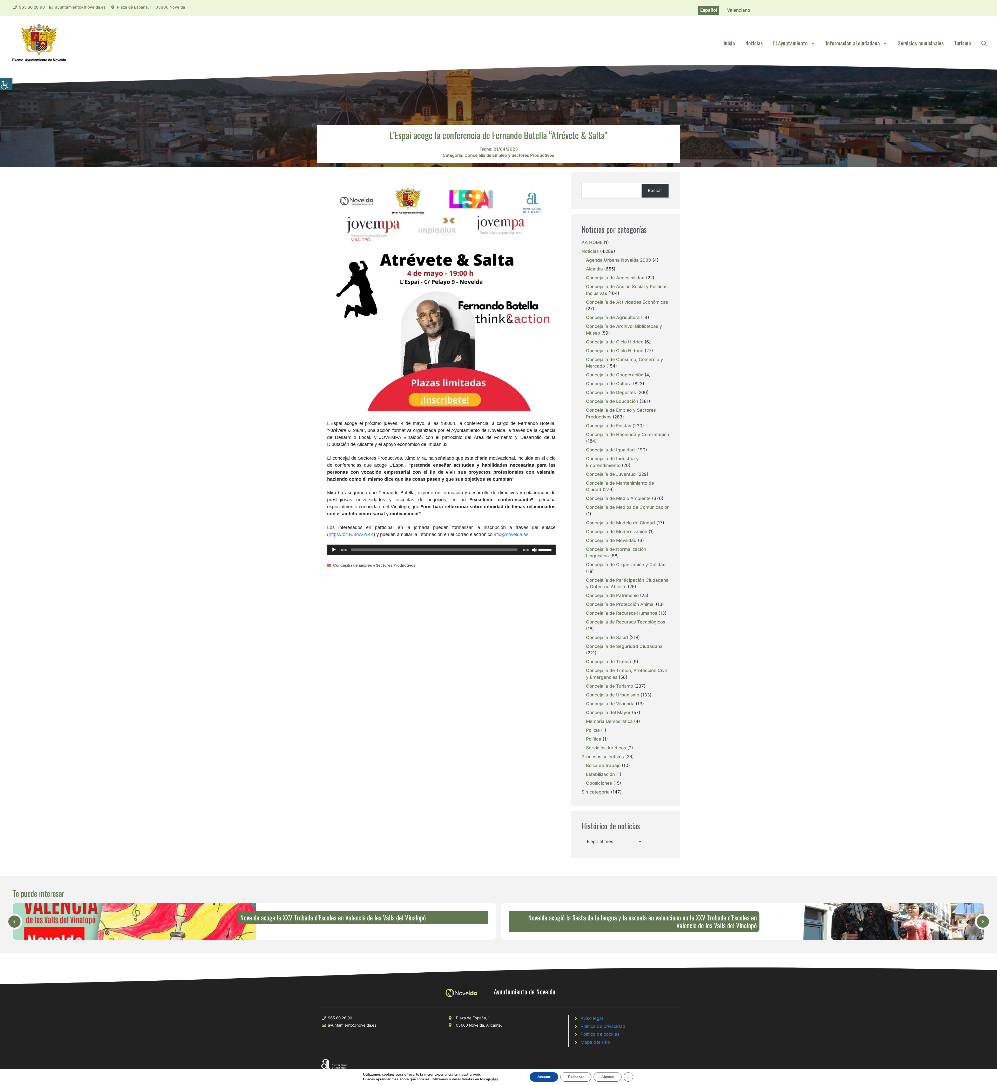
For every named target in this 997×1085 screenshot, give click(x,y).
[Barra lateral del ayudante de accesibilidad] (6, 84)
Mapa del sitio (595, 1042)
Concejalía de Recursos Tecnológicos (625, 622)
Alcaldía (594, 269)
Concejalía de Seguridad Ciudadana (624, 646)
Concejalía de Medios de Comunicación (628, 507)
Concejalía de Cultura (609, 383)
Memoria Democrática (609, 721)
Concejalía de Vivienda (610, 703)
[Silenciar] (534, 549)
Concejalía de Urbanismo (612, 694)
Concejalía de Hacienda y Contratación (627, 434)
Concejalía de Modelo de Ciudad (620, 522)
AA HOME (592, 242)
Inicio (729, 43)
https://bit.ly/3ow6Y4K (351, 534)
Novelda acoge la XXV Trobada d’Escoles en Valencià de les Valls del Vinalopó (333, 917)
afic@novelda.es (511, 534)
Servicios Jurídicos (606, 747)
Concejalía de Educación (612, 401)
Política (593, 739)
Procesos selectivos (603, 756)
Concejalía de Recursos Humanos (621, 613)
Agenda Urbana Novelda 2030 (618, 260)
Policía (593, 730)
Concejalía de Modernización (616, 531)
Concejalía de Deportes (611, 392)
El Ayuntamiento (790, 43)
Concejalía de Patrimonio (612, 595)
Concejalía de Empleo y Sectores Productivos (509, 155)
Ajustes (607, 1076)
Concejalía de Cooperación (614, 374)
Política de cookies (600, 1034)
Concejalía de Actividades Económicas (627, 302)
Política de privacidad (603, 1026)
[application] (441, 550)
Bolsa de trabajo (603, 765)
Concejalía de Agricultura (613, 317)
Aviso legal (592, 1018)
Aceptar (543, 1076)
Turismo (962, 43)
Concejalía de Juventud (611, 474)
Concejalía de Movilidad (611, 540)
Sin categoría (596, 792)
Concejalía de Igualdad (610, 449)
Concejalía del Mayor (608, 712)
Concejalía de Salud (607, 637)
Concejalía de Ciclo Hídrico (614, 341)
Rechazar (576, 1076)
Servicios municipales (921, 43)
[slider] (545, 549)
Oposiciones (599, 783)
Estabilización (600, 774)
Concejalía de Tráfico (608, 661)
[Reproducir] (333, 549)
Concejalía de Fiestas (608, 425)
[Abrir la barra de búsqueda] (984, 43)
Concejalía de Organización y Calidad (626, 564)
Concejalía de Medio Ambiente (618, 498)
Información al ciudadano (853, 43)
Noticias (754, 43)
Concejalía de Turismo (609, 686)
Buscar (655, 190)
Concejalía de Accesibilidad (615, 277)
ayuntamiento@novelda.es (80, 7)
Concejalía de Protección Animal (620, 604)
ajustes (492, 1079)
